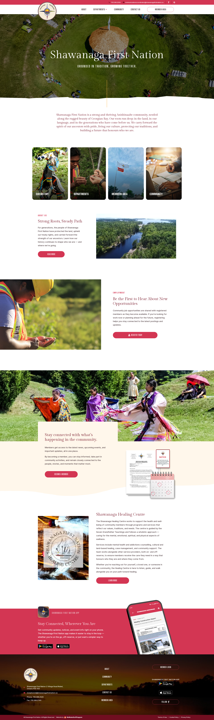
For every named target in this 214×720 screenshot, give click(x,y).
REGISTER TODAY (136, 335)
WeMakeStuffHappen (74, 717)
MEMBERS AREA (107, 700)
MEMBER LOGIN (165, 667)
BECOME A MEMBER (61, 474)
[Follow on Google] (173, 2)
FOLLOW (164, 702)
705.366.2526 (38, 697)
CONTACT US (135, 9)
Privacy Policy (185, 717)
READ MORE (51, 254)
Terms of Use (162, 717)
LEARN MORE (112, 580)
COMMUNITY (119, 9)
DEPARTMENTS (99, 9)
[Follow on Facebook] (168, 2)
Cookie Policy (174, 717)
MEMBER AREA (160, 9)
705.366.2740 (35, 700)
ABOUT (83, 9)
